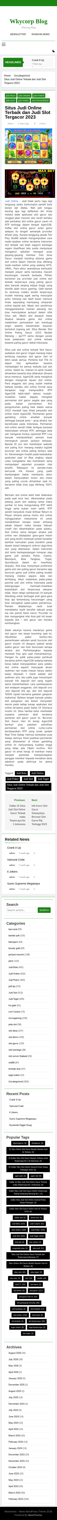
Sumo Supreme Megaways (23, 883)
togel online (14, 1075)
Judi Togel (23, 100)
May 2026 (13, 1365)
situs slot (20, 1272)
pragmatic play (20, 1248)
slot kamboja (15, 1049)
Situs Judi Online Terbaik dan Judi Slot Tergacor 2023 (28, 787)
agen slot (36, 1176)
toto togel (28, 1333)
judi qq (12, 986)
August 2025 (15, 1391)
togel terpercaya (37, 1327)
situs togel (36, 1272)
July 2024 (13, 1410)
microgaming (15, 1018)
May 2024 (13, 1422)
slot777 (20, 1284)
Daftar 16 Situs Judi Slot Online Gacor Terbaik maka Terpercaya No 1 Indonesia (28, 1183)
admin (11, 123)
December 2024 (16, 1403)
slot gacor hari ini (28, 1297)
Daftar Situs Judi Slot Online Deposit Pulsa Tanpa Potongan (28, 1201)
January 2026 (15, 1378)
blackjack (13, 942)
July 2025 (13, 1397)
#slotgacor (37, 1143)
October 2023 (15, 1467)
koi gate (12, 1005)
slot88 (11, 1062)
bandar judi (14, 935)
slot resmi (37, 1315)
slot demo (13, 1037)
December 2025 (16, 1384)
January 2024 (15, 1448)
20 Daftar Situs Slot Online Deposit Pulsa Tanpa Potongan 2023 (28, 1168)
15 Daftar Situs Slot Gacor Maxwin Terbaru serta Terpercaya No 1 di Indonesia (28, 1159)
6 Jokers (12, 871)
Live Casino (14, 1011)
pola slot (13, 1024)
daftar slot (20, 1218)
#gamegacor (20, 1143)
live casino (35, 1242)
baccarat (13, 929)
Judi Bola (11, 95)
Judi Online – (13, 201)
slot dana (13, 1030)
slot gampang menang (28, 1303)
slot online (20, 1315)
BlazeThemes (35, 1515)
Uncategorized (40, 100)
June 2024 (14, 1416)
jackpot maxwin (16, 954)
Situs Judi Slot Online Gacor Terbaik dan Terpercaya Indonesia (28, 1255)
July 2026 (13, 1359)
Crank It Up (38, 60)
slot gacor (13, 1043)
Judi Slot (10, 100)
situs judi (38, 1248)
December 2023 (16, 1454)
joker (11, 961)
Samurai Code (16, 859)
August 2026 (15, 1353)
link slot (19, 1242)
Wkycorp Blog (28, 21)
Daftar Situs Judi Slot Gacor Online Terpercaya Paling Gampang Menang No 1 (28, 1192)
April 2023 (13, 1486)
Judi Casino (37, 1224)
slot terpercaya (37, 1321)
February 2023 (16, 1499)
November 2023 (16, 1461)
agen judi (20, 1176)
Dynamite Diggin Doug (20, 1125)
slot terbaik (18, 1321)
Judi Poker (38, 95)
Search (44, 910)
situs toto (15, 1278)
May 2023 (13, 1480)
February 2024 (16, 1441)
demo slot (36, 1218)
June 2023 (14, 1473)
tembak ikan (15, 1068)
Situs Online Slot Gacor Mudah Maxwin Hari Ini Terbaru (28, 1264)
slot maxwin (37, 1309)
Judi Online (24, 95)
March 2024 (14, 1435)
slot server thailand (18, 1056)
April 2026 (13, 1372)
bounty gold (14, 948)
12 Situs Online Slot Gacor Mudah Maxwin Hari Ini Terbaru (28, 1150)
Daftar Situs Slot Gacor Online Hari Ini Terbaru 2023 (28, 1210)
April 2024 (13, 1429)
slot (28, 1278)
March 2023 (14, 1492)
